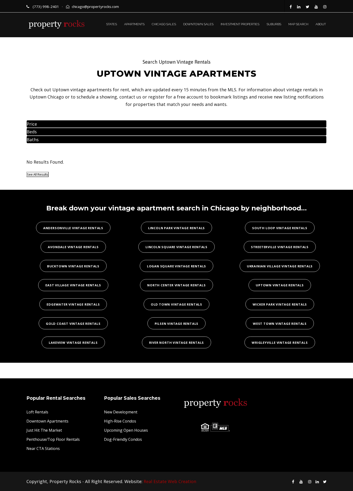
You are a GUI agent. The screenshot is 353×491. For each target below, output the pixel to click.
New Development (120, 412)
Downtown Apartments (47, 421)
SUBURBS (274, 24)
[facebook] (291, 6)
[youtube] (316, 6)
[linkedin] (298, 6)
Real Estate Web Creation (170, 481)
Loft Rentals (37, 412)
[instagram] (325, 6)
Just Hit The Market (44, 430)
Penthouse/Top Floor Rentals (53, 439)
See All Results (37, 174)
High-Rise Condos (120, 421)
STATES (111, 24)
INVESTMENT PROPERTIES (240, 24)
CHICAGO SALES (164, 24)
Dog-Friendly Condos (123, 439)
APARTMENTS (134, 24)
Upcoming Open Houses (126, 430)
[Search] (26, 148)
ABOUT (321, 24)
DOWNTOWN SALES (198, 24)
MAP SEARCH (298, 24)
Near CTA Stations (43, 448)
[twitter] (307, 6)
